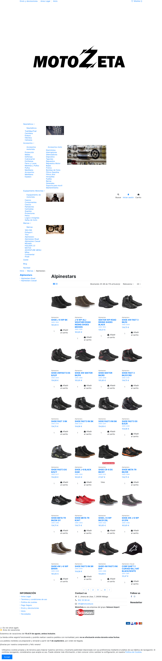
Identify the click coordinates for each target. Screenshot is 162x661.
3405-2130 (125, 378)
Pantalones (29, 207)
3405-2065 (79, 378)
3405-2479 (78, 568)
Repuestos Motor (53, 163)
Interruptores (51, 152)
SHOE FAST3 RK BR (84, 566)
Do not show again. (11, 628)
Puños (27, 168)
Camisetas (29, 209)
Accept (7, 657)
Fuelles (49, 179)
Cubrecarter (30, 159)
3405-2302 (79, 474)
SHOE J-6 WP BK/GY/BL (105, 519)
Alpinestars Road (32, 239)
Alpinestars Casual (32, 241)
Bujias (48, 165)
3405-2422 (102, 523)
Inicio (55, 1)
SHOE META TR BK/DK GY (58, 519)
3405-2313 (102, 474)
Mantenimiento (52, 188)
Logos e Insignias (32, 218)
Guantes (28, 211)
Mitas (27, 252)
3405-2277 (55, 474)
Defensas (29, 157)
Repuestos (50, 161)
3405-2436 (126, 523)
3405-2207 (102, 423)
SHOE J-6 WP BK (59, 320)
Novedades (26, 614)
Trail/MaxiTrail (30, 131)
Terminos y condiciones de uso (34, 599)
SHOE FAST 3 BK (59, 421)
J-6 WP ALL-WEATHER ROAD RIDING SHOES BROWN (83, 323)
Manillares (29, 170)
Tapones (49, 159)
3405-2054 (55, 378)
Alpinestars (29, 237)
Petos (27, 215)
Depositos (50, 157)
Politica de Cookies (133, 652)
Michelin (28, 243)
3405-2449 (55, 571)
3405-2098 (102, 378)
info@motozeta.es (85, 604)
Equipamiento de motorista (34, 196)
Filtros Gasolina (52, 172)
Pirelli (27, 257)
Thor (27, 234)
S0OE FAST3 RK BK (107, 421)
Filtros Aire (50, 174)
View (103, 482)
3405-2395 (55, 523)
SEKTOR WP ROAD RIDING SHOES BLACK (107, 322)
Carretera (29, 133)
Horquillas (50, 177)
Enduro (28, 135)
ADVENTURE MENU (33, 250)
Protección (29, 152)
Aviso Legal (46, 1)
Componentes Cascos (30, 203)
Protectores (30, 213)
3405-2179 (55, 423)
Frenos (49, 168)
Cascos (28, 200)
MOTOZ (28, 248)
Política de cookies (29, 602)
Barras (48, 181)
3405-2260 (126, 426)
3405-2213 (78, 423)
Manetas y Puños (32, 165)
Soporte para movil (54, 185)
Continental (29, 254)
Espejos (28, 177)
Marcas (30, 227)
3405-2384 (126, 474)
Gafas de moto (31, 220)
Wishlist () (137, 1)
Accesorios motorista (31, 148)
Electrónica (50, 150)
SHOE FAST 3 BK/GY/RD (128, 374)
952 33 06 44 (83, 600)
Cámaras (28, 140)
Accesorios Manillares (29, 173)
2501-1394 (125, 573)
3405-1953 (102, 327)
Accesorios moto (55, 147)
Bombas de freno (53, 170)
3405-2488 (102, 571)
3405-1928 (78, 329)
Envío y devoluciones (29, 1)
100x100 (28, 230)
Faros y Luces (30, 163)
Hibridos (28, 138)
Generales (50, 183)
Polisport (28, 232)
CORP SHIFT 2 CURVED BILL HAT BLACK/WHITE (130, 568)
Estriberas (29, 161)
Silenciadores (51, 154)
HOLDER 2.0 (30, 246)
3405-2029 (126, 324)
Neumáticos (31, 128)
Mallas (27, 154)
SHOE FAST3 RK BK (84, 421)
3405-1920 (55, 322)
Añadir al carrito (64, 331)
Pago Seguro (26, 605)
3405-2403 (79, 523)
